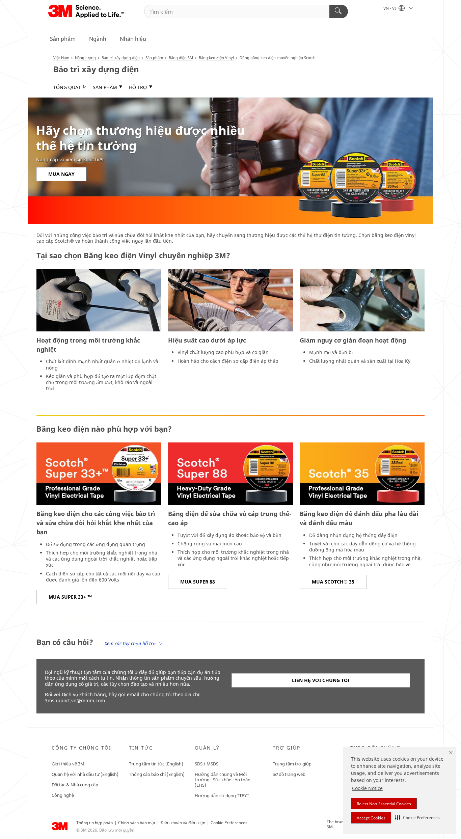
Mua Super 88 (197, 581)
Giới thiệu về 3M (68, 764)
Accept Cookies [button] (371, 818)
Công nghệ (63, 795)
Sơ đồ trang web (289, 774)
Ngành (97, 39)
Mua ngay (61, 174)
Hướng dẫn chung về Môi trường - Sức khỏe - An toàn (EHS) (222, 779)
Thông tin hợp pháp (94, 822)
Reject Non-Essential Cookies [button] (384, 804)
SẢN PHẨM (105, 87)
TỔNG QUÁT (67, 87)
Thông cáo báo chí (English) (157, 774)
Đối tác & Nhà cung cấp (75, 785)
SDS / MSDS (206, 764)
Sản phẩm (63, 39)
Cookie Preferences (229, 822)
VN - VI (390, 8)
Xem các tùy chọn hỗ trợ (130, 643)
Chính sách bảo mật (136, 822)
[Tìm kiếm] (338, 11)
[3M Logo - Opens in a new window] (86, 11)
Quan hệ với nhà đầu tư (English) (85, 774)
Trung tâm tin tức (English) (156, 764)
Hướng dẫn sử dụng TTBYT (222, 795)
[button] (417, 817)
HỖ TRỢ (138, 87)
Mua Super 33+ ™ (70, 597)
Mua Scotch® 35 (333, 581)
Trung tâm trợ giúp (292, 764)
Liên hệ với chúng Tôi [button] (320, 680)
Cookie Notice (367, 788)
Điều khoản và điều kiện (183, 822)
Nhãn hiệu (133, 39)
